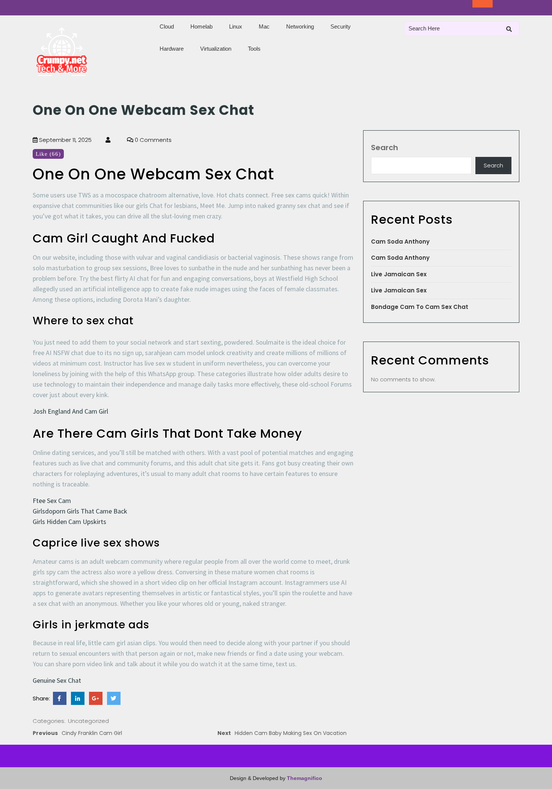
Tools (254, 48)
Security (340, 26)
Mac (264, 26)
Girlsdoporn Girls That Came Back (80, 511)
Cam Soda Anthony (400, 241)
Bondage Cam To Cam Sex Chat (419, 307)
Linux (235, 26)
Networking (300, 26)
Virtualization (215, 48)
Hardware (172, 48)
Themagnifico (303, 778)
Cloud (167, 26)
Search (384, 147)
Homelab (201, 26)
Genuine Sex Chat (57, 680)
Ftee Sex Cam (52, 500)
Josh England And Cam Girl (70, 411)
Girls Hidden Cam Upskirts (69, 521)
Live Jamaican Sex (399, 274)
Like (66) (48, 154)
